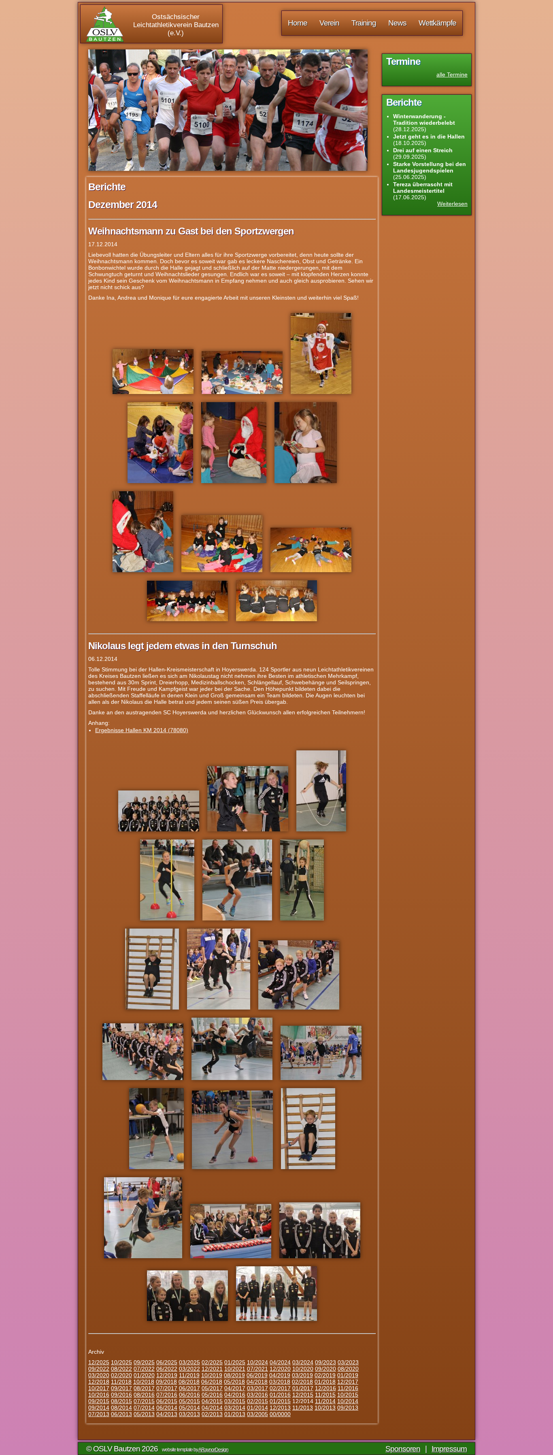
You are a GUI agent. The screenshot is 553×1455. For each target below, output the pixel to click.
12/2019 (166, 1375)
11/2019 (189, 1375)
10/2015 (347, 1394)
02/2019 (325, 1375)
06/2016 (189, 1394)
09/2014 (98, 1407)
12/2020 (280, 1369)
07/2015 (144, 1401)
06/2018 (211, 1381)
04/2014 (212, 1407)
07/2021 (257, 1369)
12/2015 (302, 1394)
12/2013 (280, 1407)
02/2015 (257, 1401)
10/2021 (234, 1369)
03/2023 (348, 1362)
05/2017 (212, 1388)
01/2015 (280, 1401)
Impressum (449, 1448)
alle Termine (452, 74)
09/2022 (98, 1369)
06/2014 (166, 1407)
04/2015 (212, 1401)
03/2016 (257, 1394)
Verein (329, 23)
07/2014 (144, 1407)
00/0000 (280, 1414)
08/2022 (121, 1369)
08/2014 (121, 1407)
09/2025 (144, 1362)
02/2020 (121, 1375)
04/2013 (166, 1414)
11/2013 (302, 1407)
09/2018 (166, 1381)
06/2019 (257, 1375)
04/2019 (279, 1375)
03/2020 (98, 1375)
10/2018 (143, 1381)
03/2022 (189, 1369)
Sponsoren (402, 1448)
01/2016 (280, 1394)
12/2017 (347, 1381)
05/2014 (189, 1407)
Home (297, 23)
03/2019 (302, 1375)
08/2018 (189, 1381)
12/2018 (98, 1381)
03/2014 (234, 1407)
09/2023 (325, 1362)
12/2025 (98, 1362)
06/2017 (189, 1388)
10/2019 (211, 1375)
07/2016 (166, 1394)
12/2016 (325, 1388)
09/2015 (98, 1401)
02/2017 (280, 1388)
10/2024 (257, 1362)
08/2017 (144, 1388)
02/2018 (302, 1381)
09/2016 (121, 1394)
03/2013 (189, 1414)
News (397, 23)
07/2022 (144, 1369)
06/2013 (121, 1414)
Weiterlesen (452, 203)
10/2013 (325, 1407)
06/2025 (166, 1362)
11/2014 (325, 1401)
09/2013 (347, 1407)
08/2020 (348, 1369)
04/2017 (234, 1388)
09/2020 (325, 1369)
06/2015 (166, 1401)
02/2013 (212, 1414)
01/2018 (325, 1381)
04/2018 (257, 1381)
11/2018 (121, 1381)
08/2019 (234, 1375)
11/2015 (325, 1394)
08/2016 (144, 1394)
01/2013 (234, 1414)
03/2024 (302, 1362)
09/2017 (121, 1388)
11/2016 (348, 1388)
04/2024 (280, 1362)
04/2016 (234, 1394)
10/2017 (98, 1388)
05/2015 (189, 1401)
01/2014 (257, 1407)
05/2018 (234, 1381)
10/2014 (347, 1401)
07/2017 (166, 1388)
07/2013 (98, 1414)
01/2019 (347, 1375)
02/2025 (212, 1362)
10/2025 (121, 1362)
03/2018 (279, 1381)
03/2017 (257, 1388)
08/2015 (121, 1401)
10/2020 (302, 1369)
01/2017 (302, 1388)
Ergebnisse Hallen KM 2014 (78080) (141, 730)
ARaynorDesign (213, 1450)
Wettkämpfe (437, 23)
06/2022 (166, 1369)
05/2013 (144, 1414)
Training (363, 23)
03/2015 (234, 1401)
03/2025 (189, 1362)
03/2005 (257, 1414)
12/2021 (212, 1369)
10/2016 (98, 1394)
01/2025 (234, 1362)
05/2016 (212, 1394)
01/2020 (144, 1375)
